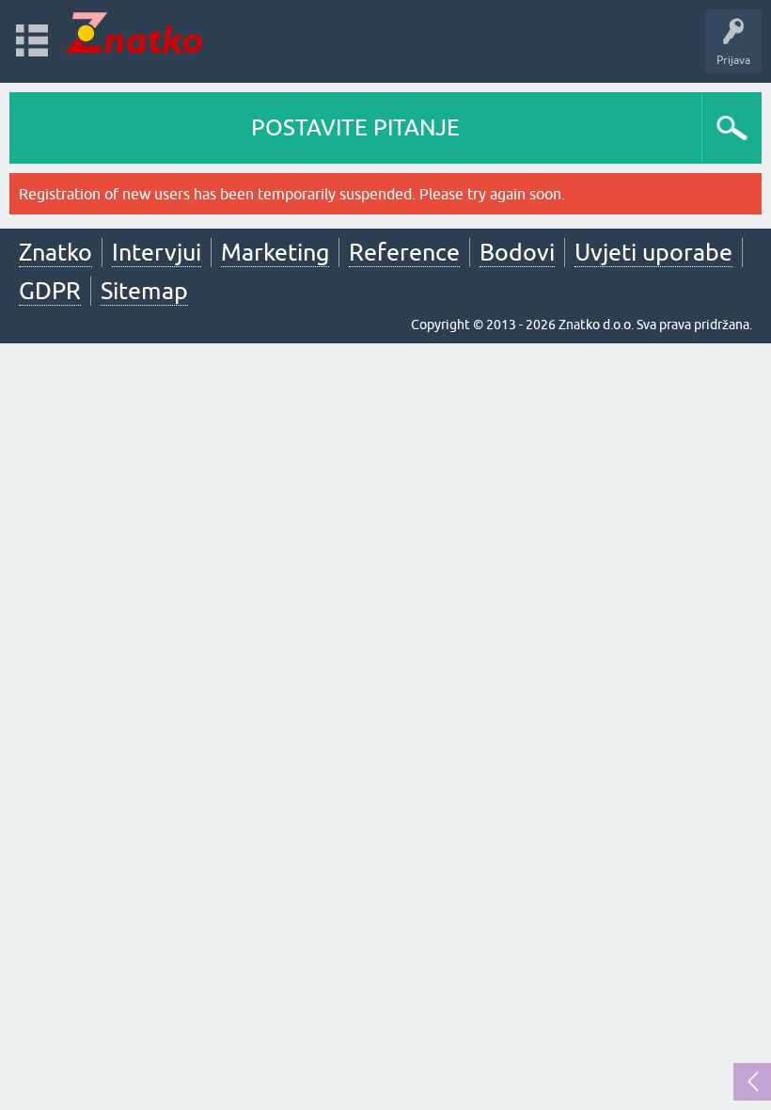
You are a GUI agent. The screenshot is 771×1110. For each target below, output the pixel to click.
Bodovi (517, 252)
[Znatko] (134, 32)
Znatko (55, 252)
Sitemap (144, 291)
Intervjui (156, 252)
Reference (404, 252)
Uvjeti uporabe (653, 252)
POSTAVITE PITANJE (355, 127)
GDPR (50, 291)
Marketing (275, 252)
